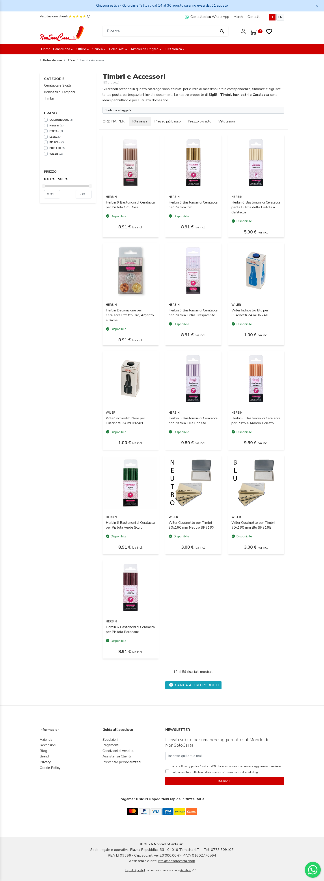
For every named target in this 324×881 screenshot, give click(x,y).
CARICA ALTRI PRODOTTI (196, 685)
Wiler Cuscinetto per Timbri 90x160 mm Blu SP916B (253, 525)
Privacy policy (189, 766)
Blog (43, 750)
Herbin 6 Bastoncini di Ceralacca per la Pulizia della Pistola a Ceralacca (255, 207)
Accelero (185, 870)
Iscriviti (224, 781)
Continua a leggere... (118, 110)
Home (45, 49)
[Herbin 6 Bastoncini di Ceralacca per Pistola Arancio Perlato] (256, 378)
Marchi (238, 16)
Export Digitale (134, 870)
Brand (44, 756)
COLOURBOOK (61, 120)
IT (272, 17)
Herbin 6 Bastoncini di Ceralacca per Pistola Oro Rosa (130, 205)
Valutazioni (226, 121)
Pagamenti (110, 745)
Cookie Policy (50, 767)
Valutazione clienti (54, 16)
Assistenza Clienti (116, 756)
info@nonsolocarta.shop (176, 861)
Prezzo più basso (167, 121)
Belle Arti (116, 49)
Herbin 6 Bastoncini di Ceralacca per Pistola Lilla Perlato (193, 421)
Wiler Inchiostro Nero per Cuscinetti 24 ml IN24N (125, 421)
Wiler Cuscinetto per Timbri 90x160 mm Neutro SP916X (191, 525)
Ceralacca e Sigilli (57, 85)
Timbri (49, 98)
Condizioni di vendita (118, 750)
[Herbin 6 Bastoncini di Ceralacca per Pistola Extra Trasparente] (193, 270)
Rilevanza (139, 121)
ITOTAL (56, 131)
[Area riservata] (244, 31)
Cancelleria (61, 49)
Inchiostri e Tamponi (59, 92)
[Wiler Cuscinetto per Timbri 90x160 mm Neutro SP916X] (193, 483)
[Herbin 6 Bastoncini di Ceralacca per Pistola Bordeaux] (130, 587)
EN (280, 17)
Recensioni (48, 745)
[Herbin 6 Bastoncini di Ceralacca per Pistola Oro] (193, 162)
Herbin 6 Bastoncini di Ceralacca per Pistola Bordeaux (130, 629)
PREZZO (50, 172)
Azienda (46, 739)
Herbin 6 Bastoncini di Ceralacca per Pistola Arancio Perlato (255, 421)
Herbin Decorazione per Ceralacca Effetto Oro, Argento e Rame (130, 315)
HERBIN (57, 125)
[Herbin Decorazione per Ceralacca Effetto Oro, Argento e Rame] (130, 270)
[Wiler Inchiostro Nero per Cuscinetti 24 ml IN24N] (130, 378)
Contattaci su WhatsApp (209, 16)
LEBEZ (55, 137)
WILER (56, 153)
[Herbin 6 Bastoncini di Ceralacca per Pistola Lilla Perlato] (193, 378)
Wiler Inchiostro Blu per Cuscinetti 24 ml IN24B (249, 313)
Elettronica (173, 49)
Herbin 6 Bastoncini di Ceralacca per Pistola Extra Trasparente (193, 313)
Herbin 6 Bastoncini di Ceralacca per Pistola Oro (193, 205)
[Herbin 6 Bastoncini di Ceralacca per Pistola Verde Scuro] (130, 483)
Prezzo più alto (199, 121)
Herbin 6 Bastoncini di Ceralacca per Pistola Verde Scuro (130, 525)
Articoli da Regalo (144, 49)
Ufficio (81, 49)
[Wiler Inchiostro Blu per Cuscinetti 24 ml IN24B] (256, 270)
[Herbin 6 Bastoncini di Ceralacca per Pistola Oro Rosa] (130, 162)
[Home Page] (62, 33)
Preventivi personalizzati (121, 762)
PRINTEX (57, 148)
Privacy (45, 762)
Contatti (254, 16)
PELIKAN (57, 142)
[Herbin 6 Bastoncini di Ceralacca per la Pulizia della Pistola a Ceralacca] (256, 162)
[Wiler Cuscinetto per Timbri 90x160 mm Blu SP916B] (256, 483)
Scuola (97, 49)
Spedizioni (110, 739)
